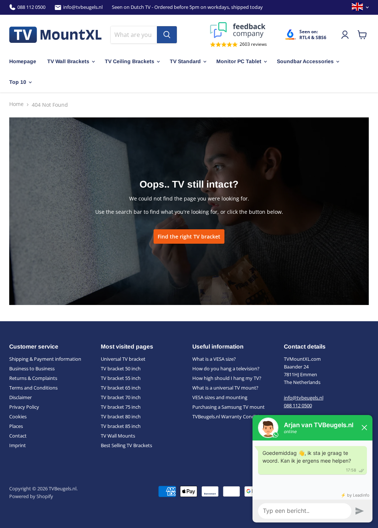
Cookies (18, 416)
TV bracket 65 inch (121, 387)
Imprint (17, 445)
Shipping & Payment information (45, 359)
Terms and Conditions (33, 387)
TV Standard (185, 61)
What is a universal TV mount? (225, 387)
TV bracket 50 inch (121, 368)
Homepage (22, 61)
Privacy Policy (24, 407)
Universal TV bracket (123, 359)
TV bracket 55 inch (121, 378)
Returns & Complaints (33, 378)
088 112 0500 (31, 7)
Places (16, 426)
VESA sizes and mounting (219, 397)
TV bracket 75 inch (121, 407)
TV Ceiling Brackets (129, 61)
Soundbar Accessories (305, 61)
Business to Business (32, 368)
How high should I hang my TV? (226, 378)
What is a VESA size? (214, 359)
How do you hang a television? (226, 368)
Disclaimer (20, 397)
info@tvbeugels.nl (83, 7)
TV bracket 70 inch (121, 397)
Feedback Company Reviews (238, 30)
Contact (18, 435)
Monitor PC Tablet (238, 61)
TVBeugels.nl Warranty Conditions (229, 416)
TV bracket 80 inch (121, 416)
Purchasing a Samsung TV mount (228, 407)
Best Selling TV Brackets (126, 445)
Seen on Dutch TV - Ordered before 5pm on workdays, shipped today (187, 7)
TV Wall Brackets (68, 61)
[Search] (167, 34)
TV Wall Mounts (118, 435)
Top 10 (17, 82)
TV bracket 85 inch (121, 426)
